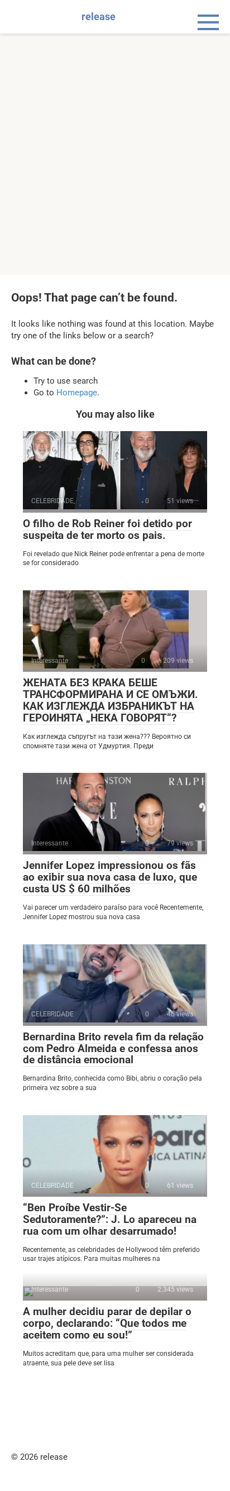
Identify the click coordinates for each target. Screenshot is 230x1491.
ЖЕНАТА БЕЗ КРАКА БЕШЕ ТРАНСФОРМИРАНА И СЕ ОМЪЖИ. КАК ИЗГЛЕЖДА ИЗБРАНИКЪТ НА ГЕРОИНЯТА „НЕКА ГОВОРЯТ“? (110, 700)
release (99, 16)
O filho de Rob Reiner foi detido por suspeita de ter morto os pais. (107, 529)
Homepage (76, 393)
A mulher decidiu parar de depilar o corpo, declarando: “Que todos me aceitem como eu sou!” (107, 1323)
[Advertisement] (115, 154)
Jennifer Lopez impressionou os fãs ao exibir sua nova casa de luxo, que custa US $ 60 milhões (110, 877)
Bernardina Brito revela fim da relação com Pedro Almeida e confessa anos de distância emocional (113, 1048)
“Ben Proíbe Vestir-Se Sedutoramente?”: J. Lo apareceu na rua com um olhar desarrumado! (110, 1219)
